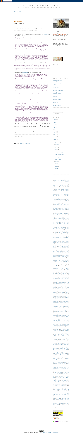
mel (60, 308)
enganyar (68, 251)
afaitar (58, 180)
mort (60, 317)
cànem (67, 219)
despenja (59, 241)
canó (53, 220)
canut (53, 222)
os (62, 325)
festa (53, 268)
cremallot (57, 237)
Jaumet (61, 289)
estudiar (63, 260)
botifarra (66, 208)
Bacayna (67, 196)
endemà (58, 251)
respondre (54, 358)
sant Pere (64, 371)
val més (61, 396)
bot (60, 208)
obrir (67, 322)
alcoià (67, 184)
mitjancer (66, 314)
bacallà (60, 196)
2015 (55, 129)
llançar (57, 294)
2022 (55, 121)
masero (61, 306)
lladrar (64, 293)
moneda (58, 316)
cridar (67, 237)
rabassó (57, 353)
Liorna (61, 293)
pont (54, 345)
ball (62, 198)
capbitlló (54, 223)
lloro (62, 297)
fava (57, 264)
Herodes (58, 287)
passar (35, 132)
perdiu (57, 336)
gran (65, 282)
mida (68, 311)
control (54, 233)
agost (67, 181)
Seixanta (57, 376)
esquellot (66, 256)
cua (53, 238)
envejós (57, 253)
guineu (56, 286)
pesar (57, 338)
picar (67, 339)
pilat (58, 340)
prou (64, 348)
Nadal (67, 319)
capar (64, 222)
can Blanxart (57, 217)
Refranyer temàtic (56, 100)
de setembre (57, 146)
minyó (67, 312)
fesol (67, 267)
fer (56, 265)
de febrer (56, 168)
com (62, 229)
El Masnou (60, 248)
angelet (63, 189)
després (54, 242)
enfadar (61, 251)
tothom (54, 393)
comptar (68, 231)
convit (60, 233)
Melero (64, 308)
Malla (57, 301)
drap (59, 247)
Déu (60, 242)
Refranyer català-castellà (57, 99)
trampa (67, 393)
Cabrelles (60, 212)
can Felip (65, 217)
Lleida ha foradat (58, 156)
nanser (54, 320)
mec (64, 307)
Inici (32, 140)
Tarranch (54, 385)
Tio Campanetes (56, 388)
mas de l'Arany (56, 306)
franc (59, 273)
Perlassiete (54, 338)
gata (67, 278)
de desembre (57, 141)
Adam (66, 179)
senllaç (57, 377)
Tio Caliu (67, 386)
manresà (57, 302)
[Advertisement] (41, 15)
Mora (61, 316)
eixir (56, 248)
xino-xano (66, 405)
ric (59, 358)
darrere (61, 238)
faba (67, 260)
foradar (68, 270)
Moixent (57, 315)
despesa (67, 241)
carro (68, 224)
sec (65, 374)
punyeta (57, 349)
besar (67, 204)
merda (55, 311)
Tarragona (66, 384)
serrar (66, 379)
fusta (59, 275)
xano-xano (54, 405)
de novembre (57, 142)
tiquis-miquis (58, 389)
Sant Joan (66, 368)
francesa (62, 273)
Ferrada (54, 267)
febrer (60, 264)
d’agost (56, 147)
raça (60, 353)
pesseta (68, 338)
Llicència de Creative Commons (50, 432)
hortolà (57, 288)
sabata (62, 362)
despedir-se (54, 241)
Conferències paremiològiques (58, 84)
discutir (67, 245)
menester (68, 308)
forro (65, 272)
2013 (55, 132)
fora (65, 270)
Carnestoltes (61, 224)
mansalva (61, 302)
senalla (67, 376)
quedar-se (54, 352)
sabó (54, 363)
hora (68, 287)
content (64, 232)
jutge (59, 292)
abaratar (57, 177)
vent (57, 399)
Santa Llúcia (59, 373)
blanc (64, 205)
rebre (53, 355)
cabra (56, 212)
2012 (55, 134)
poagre (61, 343)
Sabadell (59, 362)
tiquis (54, 389)
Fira (56, 270)
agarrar (56, 181)
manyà (65, 302)
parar (57, 329)
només (54, 322)
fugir (62, 274)
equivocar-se (62, 253)
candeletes (63, 219)
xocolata (54, 407)
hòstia (64, 288)
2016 (55, 127)
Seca (67, 374)
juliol (67, 291)
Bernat (61, 204)
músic (64, 319)
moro (57, 317)
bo (67, 205)
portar (57, 347)
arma (57, 193)
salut (67, 363)
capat (67, 222)
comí (57, 231)
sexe (67, 380)
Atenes (61, 195)
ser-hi (61, 379)
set (68, 379)
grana (68, 282)
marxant (65, 305)
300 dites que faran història (57, 80)
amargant (61, 186)
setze (62, 380)
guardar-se (63, 284)
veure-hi (65, 400)
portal (53, 347)
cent (58, 227)
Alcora (57, 185)
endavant (54, 251)
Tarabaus (56, 384)
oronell (55, 325)
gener (62, 279)
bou (54, 209)
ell (63, 248)
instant (66, 288)
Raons (65, 354)
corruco (54, 236)
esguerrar (63, 255)
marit (54, 305)
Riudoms (67, 358)
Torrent (59, 391)
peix (56, 333)
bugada (68, 209)
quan (67, 349)
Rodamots (20, 129)
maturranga (61, 307)
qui (57, 352)
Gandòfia (60, 277)
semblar (61, 376)
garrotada (62, 278)
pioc (66, 340)
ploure (55, 343)
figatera (63, 269)
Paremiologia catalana (57, 92)
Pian (64, 339)
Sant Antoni (67, 364)
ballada (65, 198)
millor (64, 312)
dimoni (67, 243)
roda (64, 359)
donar (62, 246)
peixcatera (60, 333)
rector (62, 355)
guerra (67, 284)
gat (65, 278)
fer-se (64, 265)
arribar (62, 194)
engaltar (64, 251)
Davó (67, 238)
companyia (60, 231)
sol (58, 381)
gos (57, 282)
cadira (68, 212)
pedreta (54, 333)
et (65, 260)
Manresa (54, 302)
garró (56, 278)
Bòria (32, 132)
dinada (54, 245)
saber (68, 362)
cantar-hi (63, 220)
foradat (55, 272)
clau (67, 228)
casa (54, 225)
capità (64, 223)
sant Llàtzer (58, 369)
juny (56, 292)
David (64, 238)
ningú (53, 321)
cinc (53, 228)
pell (63, 334)
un (53, 396)
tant (53, 384)
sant (58, 364)
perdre (63, 336)
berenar (55, 204)
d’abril (56, 164)
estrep (59, 260)
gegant (57, 279)
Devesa (63, 242)
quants (54, 350)
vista (62, 403)
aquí (53, 191)
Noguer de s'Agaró (63, 321)
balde (59, 198)
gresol (67, 283)
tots (56, 393)
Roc (62, 359)
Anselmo (66, 189)
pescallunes (61, 338)
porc (60, 345)
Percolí (54, 336)
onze (60, 324)
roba (56, 359)
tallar (64, 382)
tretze (65, 394)
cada (65, 212)
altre (58, 186)
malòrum (64, 301)
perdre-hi (67, 336)
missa (60, 314)
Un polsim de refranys (56, 105)
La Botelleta (66, 292)
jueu (61, 291)
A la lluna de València (59, 152)
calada (61, 213)
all (62, 185)
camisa (57, 215)
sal (62, 363)
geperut (68, 279)
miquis (57, 314)
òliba (53, 324)
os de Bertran (66, 325)
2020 (55, 124)
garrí (53, 278)
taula (57, 385)
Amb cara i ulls (55, 81)
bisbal (59, 205)
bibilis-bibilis (54, 205)
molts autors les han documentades (59, 34)
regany (65, 355)
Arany (58, 191)
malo (60, 301)
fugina (60, 274)
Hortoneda (60, 288)
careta (57, 224)
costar (62, 236)
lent (57, 293)
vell (59, 398)
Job (53, 291)
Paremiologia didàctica (57, 93)
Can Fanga (61, 217)
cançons (55, 219)
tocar (68, 389)
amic (67, 186)
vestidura (55, 400)
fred (68, 273)
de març (56, 166)
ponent (68, 344)
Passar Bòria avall (18, 21)
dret (61, 247)
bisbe (62, 205)
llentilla (63, 296)
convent (57, 233)
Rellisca (57, 357)
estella (61, 259)
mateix (54, 307)
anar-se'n (56, 189)
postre (67, 347)
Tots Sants (59, 393)
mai (56, 299)
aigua (59, 182)
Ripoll (62, 358)
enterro (67, 252)
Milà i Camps (56, 312)
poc (53, 344)
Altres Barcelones (25, 72)
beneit (61, 203)
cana (64, 218)
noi (67, 321)
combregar (66, 229)
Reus (57, 358)
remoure (64, 357)
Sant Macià (63, 369)
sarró (62, 374)
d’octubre (57, 144)
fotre (56, 273)
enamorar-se (58, 250)
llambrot (54, 294)
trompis (60, 395)
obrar (65, 322)
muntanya (57, 319)
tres (62, 394)
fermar (67, 265)
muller (54, 319)
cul (58, 238)
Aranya (61, 191)
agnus (59, 181)
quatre (63, 350)
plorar (68, 341)
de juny (56, 161)
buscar (61, 210)
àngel (59, 189)
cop (62, 233)
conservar (60, 232)
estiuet (56, 260)
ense (57, 252)
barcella (54, 200)
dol (53, 246)
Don (55, 246)
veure (61, 400)
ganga (64, 277)
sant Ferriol (59, 367)
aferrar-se (64, 180)
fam (55, 262)
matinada (57, 307)
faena (59, 261)
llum (53, 298)
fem (67, 264)
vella (62, 398)
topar (54, 390)
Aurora (67, 195)
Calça (67, 213)
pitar (68, 340)
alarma (54, 184)
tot (67, 391)
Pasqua (60, 330)
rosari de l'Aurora (62, 360)
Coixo (56, 229)
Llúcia (67, 297)
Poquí (57, 345)
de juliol (56, 149)
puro (62, 349)
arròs (53, 195)
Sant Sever (55, 372)
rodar (67, 359)
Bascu (67, 200)
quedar (67, 350)
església (59, 255)
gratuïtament (61, 283)
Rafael (63, 353)
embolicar (66, 248)
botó (68, 208)
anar (26, 132)
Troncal (63, 395)
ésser (61, 257)
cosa (56, 236)
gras (54, 283)
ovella (56, 326)
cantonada (66, 220)
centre (61, 227)
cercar (64, 227)
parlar (55, 330)
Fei (62, 264)
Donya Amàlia (66, 246)
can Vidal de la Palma (59, 218)
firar (58, 270)
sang (56, 364)
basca (64, 200)
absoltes (67, 177)
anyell (64, 190)
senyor (67, 377)
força (62, 272)
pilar (56, 340)
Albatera (57, 184)
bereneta (58, 204)
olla (56, 324)
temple (60, 385)
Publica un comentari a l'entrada (19, 138)
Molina (63, 315)
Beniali (64, 203)
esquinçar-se (58, 257)
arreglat (54, 194)
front (57, 274)
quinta (68, 352)
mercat (68, 310)
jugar (64, 291)
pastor (60, 331)
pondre (65, 344)
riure (53, 359)
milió (60, 312)
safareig (60, 363)
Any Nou (60, 190)
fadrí (53, 261)
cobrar (54, 229)
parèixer (64, 329)
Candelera (59, 219)
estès (64, 259)
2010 (55, 137)
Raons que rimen (56, 98)
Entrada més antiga (46, 140)
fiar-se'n (54, 269)
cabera (54, 212)
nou (56, 322)
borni (58, 208)
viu (64, 403)
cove (67, 236)
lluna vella (64, 298)
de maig (56, 163)
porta (67, 345)
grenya (64, 283)
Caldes (61, 214)
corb (68, 233)
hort (54, 288)
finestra (54, 270)
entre (53, 253)
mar (53, 303)
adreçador (55, 180)
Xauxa (58, 405)
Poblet (64, 343)
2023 (55, 119)
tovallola (64, 393)
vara (54, 398)
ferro (65, 267)
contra (67, 232)
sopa (67, 381)
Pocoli (56, 344)
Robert (59, 359)
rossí (53, 362)
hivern (62, 287)
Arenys (54, 193)
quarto (60, 350)
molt (65, 315)
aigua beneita (64, 182)
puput (59, 349)
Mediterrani (54, 308)
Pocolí (59, 344)
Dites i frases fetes (56, 87)
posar (60, 347)
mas (68, 305)
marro (57, 305)
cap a (62, 222)
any (56, 190)
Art (56, 195)
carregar (65, 224)
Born (56, 208)
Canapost (68, 218)
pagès (67, 326)
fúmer (54, 275)
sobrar (55, 381)
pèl (65, 333)
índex (15, 11)
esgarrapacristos (55, 255)
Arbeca (64, 191)
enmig (54, 252)
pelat (61, 334)
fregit (54, 274)
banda (68, 198)
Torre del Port (55, 391)
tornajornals (60, 390)
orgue (68, 324)
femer (53, 265)
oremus (65, 324)
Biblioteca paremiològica (57, 83)
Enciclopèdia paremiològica (58, 90)
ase (58, 195)
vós (63, 404)
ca (63, 210)
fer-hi (61, 265)
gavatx (54, 279)
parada (55, 329)
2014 (55, 131)
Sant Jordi (54, 369)
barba (64, 199)
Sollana (61, 381)
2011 (55, 136)
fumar (67, 274)
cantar (60, 220)
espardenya (54, 256)
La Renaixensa (46, 34)
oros (60, 325)
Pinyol (63, 340)
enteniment (60, 252)
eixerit (54, 248)
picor (53, 340)
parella (68, 329)
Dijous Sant (63, 243)
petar (57, 339)
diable (56, 243)
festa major (56, 268)
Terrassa (57, 386)
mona (55, 316)
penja (57, 335)
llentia (60, 296)
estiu (53, 260)
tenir (66, 385)
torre (67, 390)
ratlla (67, 354)
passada (63, 330)
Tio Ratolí (67, 388)
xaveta (61, 405)
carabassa (54, 224)
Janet (54, 289)
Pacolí (61, 326)
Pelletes (67, 334)
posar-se (63, 347)
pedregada (66, 331)
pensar (63, 335)
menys (65, 310)
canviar (57, 222)
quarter (57, 350)
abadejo (54, 177)
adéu (68, 179)
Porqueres (64, 345)
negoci (59, 320)
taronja (63, 384)
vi (67, 400)
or (62, 324)
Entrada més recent (17, 140)
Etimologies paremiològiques (41, 5)
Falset (67, 261)
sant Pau (60, 371)
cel (56, 227)
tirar (62, 389)
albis (64, 184)
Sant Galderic (64, 367)
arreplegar (57, 194)
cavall (68, 225)
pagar (64, 326)
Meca (67, 307)
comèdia (54, 231)
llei (67, 294)
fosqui (53, 273)
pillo (60, 340)
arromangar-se (66, 194)
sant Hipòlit (57, 368)
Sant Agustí (62, 364)
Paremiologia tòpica (56, 95)
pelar (58, 334)
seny (63, 377)
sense (60, 377)
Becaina (55, 203)
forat (57, 272)
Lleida (54, 296)
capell (57, 223)
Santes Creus (64, 373)
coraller (66, 233)
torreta (62, 391)
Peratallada (66, 335)
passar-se (54, 331)
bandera (55, 199)
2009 (55, 139)
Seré (63, 379)
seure (65, 380)
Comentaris (56, 113)
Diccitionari (55, 86)
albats (61, 184)
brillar (62, 209)
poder (62, 344)
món (68, 315)
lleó (65, 296)
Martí (62, 305)
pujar (53, 349)
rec (55, 355)
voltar (61, 404)
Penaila (54, 335)
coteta (65, 236)
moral (64, 316)
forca (60, 272)
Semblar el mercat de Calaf (59, 150)
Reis (53, 357)
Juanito (56, 291)
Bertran (64, 204)
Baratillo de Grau (59, 199)
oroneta (58, 325)
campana (67, 215)
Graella (63, 282)
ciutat (62, 228)
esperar (63, 256)
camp (63, 215)
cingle (56, 228)
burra (54, 210)
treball (54, 394)
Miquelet (54, 314)
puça (67, 348)
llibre (68, 296)
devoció (67, 242)
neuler (64, 320)
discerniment (63, 245)
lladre (67, 293)
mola (60, 315)
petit (59, 339)
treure (68, 394)
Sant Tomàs (64, 372)
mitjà (63, 314)
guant (57, 284)
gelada (60, 279)
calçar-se (54, 214)
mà (67, 298)
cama (53, 215)
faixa (62, 261)
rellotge (60, 357)
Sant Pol (68, 371)
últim (67, 395)
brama (60, 209)
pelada (68, 333)
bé (68, 201)
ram (67, 353)
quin (62, 352)
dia (53, 243)
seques (54, 379)
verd (65, 399)
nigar (67, 320)
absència (63, 177)
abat (60, 177)
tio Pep (64, 388)
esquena (54, 257)
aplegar (67, 190)
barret (60, 200)
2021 (55, 122)
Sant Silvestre (60, 372)
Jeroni (67, 289)
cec (54, 227)
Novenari (62, 322)
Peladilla (55, 334)
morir (67, 316)
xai (67, 404)
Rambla (54, 354)
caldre (64, 214)
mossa (64, 317)
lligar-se (55, 297)
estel (55, 259)
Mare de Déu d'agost (61, 303)
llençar (57, 296)
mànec (67, 301)
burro (57, 210)
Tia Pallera (60, 386)
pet (54, 339)
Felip (65, 264)
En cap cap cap (55, 89)
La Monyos (54, 293)
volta (58, 404)
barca (67, 199)
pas (57, 330)
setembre (55, 380)
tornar (64, 390)
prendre (54, 348)
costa (59, 236)
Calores (67, 214)
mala (64, 299)
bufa (65, 209)
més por (62, 311)
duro (67, 247)
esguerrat (67, 255)
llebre (65, 294)
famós (62, 262)
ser (56, 379)
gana (57, 277)
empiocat (54, 250)
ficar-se (57, 269)
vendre (65, 398)
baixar (57, 198)
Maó (67, 302)
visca (59, 403)
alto (55, 186)
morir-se (54, 317)
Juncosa (54, 292)
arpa (59, 193)
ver (62, 399)
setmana (59, 380)
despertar (63, 241)
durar (64, 247)
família (59, 262)
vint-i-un (56, 403)
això (67, 182)
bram (57, 209)
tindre (64, 386)
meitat (58, 308)
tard (59, 384)
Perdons (60, 336)
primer (57, 348)
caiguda (55, 213)
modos (54, 315)
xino (63, 405)
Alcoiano (54, 185)
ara (55, 191)
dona (58, 246)
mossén (67, 317)
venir (54, 399)
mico (65, 311)
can (53, 217)
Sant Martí (67, 369)
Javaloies (64, 289)
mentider (58, 310)
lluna (56, 298)
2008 (55, 172)
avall (29, 132)
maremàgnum (67, 303)
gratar (57, 283)
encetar (67, 250)
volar (67, 403)
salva (53, 364)
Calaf (64, 213)
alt (67, 185)
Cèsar (67, 227)
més (58, 311)
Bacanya (63, 196)
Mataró (67, 306)
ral (65, 353)
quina (65, 352)
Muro (61, 319)
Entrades (56, 111)
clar (65, 228)
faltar (53, 262)
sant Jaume (62, 368)
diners (57, 245)
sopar (54, 382)
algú (60, 185)
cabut (63, 212)
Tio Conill (60, 388)
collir (59, 229)
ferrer (62, 267)
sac (56, 363)
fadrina (56, 261)
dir (59, 245)
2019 (55, 126)
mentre (62, 310)
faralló (64, 262)
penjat (59, 335)
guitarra (60, 286)
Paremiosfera (55, 96)
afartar (61, 180)
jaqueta (58, 289)
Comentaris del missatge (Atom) (24, 143)
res (67, 357)
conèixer (55, 232)
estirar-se (67, 259)
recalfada (58, 355)
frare (65, 273)
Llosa (64, 297)
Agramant (54, 182)
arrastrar (63, 193)
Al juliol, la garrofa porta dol (60, 157)
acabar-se (57, 179)
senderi (54, 377)
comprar (64, 231)
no (57, 321)
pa (58, 326)
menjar (55, 310)
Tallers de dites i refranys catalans (59, 103)
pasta (57, 331)
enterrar (64, 252)
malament (54, 301)
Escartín (67, 253)
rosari (57, 360)
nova (59, 322)
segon (53, 376)
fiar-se (67, 268)
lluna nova (59, 298)
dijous (59, 243)
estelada (58, 259)
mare (56, 303)
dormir (54, 247)
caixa (58, 213)
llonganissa (58, 297)
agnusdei (63, 181)
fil (65, 269)
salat (64, 363)
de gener (56, 170)
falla (64, 261)
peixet (63, 333)
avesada (56, 196)
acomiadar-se (62, 179)
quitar (54, 353)
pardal (60, 329)
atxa (64, 195)
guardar (60, 284)
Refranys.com (55, 102)
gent (65, 279)
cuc (55, 238)
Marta (60, 305)
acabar (54, 179)
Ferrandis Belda (58, 267)
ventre (60, 399)
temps (63, 385)
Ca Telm (67, 210)
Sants (57, 374)
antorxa (54, 190)
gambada (54, 277)
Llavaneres (61, 294)
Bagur (53, 198)
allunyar (65, 185)
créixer (54, 237)
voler (54, 404)
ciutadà (59, 228)
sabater (65, 362)
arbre (67, 191)
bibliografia (19, 11)
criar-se (64, 237)
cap (59, 222)
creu (60, 237)
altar (53, 186)
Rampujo (61, 354)
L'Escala (62, 292)
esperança (59, 256)
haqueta (63, 286)
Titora (65, 389)
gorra (54, 282)
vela (56, 398)
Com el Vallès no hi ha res (59, 154)
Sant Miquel (56, 371)
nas (56, 320)
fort (67, 272)
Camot (60, 215)
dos (56, 247)
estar (64, 257)
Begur (58, 203)
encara (63, 250)
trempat (57, 394)
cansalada (56, 220)
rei (67, 355)
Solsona (64, 381)
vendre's (68, 398)
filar (67, 269)
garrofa (59, 278)
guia (53, 286)
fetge (62, 268)
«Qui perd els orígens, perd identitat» (59, 50)
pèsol (65, 338)
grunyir (54, 284)
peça (63, 331)
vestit (58, 400)
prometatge (61, 348)
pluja (58, 343)
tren (59, 394)
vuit (65, 404)
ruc (55, 362)
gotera (60, 282)
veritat (68, 399)
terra (53, 386)
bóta (62, 208)
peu (62, 339)
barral (57, 200)
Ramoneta (57, 354)
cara (67, 223)
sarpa (60, 374)
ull (65, 395)
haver (67, 286)
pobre (67, 343)
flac (60, 270)
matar (64, 306)
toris (57, 390)
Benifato (68, 203)
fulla (64, 274)
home (65, 287)
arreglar (67, 193)
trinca (55, 395)
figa (60, 269)
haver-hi (54, 287)
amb (64, 186)
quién (60, 352)
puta (64, 349)
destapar (57, 242)
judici (59, 291)
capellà (61, 223)
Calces (57, 214)
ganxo (67, 277)
